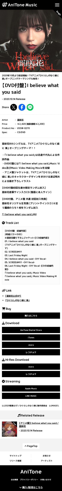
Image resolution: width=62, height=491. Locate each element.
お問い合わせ (45, 480)
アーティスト (47, 460)
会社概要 (14, 480)
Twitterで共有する (13, 107)
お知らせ (47, 455)
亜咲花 (20, 119)
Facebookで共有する (22, 107)
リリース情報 (15, 460)
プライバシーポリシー (29, 480)
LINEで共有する (30, 107)
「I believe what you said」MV (19, 214)
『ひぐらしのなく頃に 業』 (17, 300)
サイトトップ (15, 455)
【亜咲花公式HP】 (13, 296)
